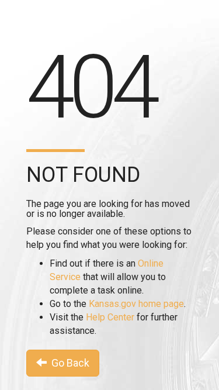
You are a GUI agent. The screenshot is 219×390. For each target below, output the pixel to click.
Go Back (68, 363)
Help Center (110, 317)
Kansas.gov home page (136, 303)
